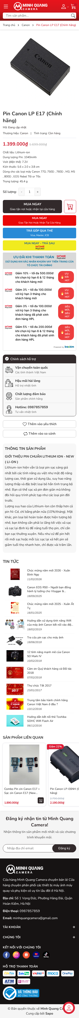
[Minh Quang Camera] (29, 6)
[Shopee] (26, 955)
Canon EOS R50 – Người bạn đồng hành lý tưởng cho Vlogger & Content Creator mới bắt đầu (49, 591)
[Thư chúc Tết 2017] (15, 689)
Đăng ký (64, 848)
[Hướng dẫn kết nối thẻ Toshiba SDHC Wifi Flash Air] (15, 720)
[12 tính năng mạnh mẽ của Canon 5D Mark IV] (15, 656)
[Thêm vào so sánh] (40, 773)
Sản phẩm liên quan (23, 737)
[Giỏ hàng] (73, 6)
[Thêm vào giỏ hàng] (41, 800)
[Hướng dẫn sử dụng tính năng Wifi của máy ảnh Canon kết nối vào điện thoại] (15, 624)
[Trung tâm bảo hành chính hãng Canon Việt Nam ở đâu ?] (15, 704)
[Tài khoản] (64, 6)
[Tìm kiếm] (73, 16)
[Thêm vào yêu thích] (40, 764)
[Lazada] (36, 955)
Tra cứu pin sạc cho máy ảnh (45, 637)
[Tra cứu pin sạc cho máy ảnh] (15, 641)
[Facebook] (6, 955)
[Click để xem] (39, 69)
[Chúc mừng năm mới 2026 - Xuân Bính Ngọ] (15, 574)
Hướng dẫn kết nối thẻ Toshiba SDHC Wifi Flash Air (46, 719)
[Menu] (6, 6)
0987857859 (38, 407)
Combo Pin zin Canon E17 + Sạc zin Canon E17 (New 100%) (22, 793)
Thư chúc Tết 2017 (39, 686)
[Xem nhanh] (40, 756)
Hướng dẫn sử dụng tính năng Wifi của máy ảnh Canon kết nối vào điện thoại (50, 624)
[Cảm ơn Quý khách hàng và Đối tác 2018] (15, 672)
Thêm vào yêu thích (42, 424)
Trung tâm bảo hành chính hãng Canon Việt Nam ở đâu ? (47, 702)
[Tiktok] (46, 955)
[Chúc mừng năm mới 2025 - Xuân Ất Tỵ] (15, 607)
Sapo (49, 1013)
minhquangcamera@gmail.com (35, 918)
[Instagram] (16, 955)
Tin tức (11, 561)
